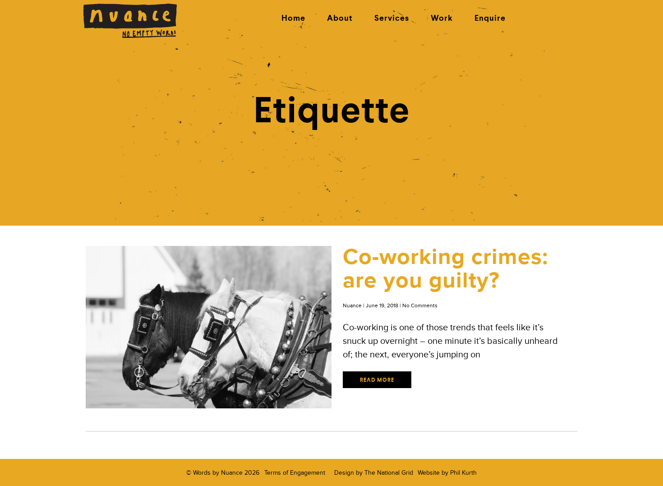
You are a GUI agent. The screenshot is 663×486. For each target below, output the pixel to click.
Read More (377, 380)
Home (293, 18)
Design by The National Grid (373, 473)
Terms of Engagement (294, 473)
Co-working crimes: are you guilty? (445, 268)
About (340, 18)
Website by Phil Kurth (447, 473)
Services (391, 18)
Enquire (490, 18)
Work (442, 18)
